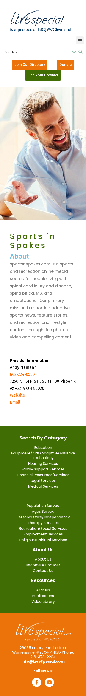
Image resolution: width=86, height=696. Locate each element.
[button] (80, 40)
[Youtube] (49, 682)
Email (15, 402)
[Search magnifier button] (80, 52)
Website (17, 395)
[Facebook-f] (36, 682)
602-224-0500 (22, 374)
